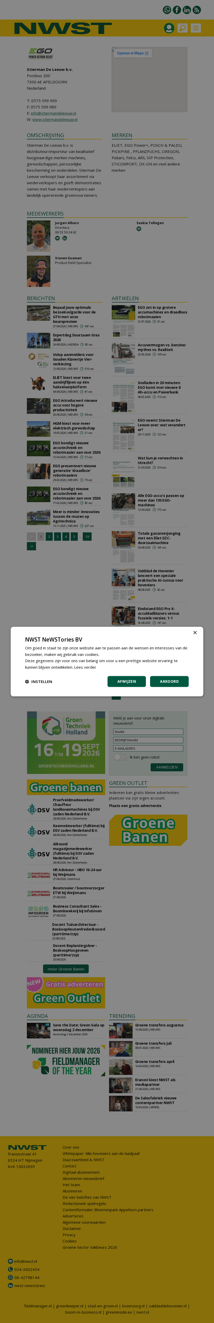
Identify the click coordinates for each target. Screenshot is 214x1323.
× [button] (195, 633)
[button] (38, 681)
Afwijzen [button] (126, 681)
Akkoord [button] (169, 681)
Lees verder (85, 667)
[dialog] (107, 661)
